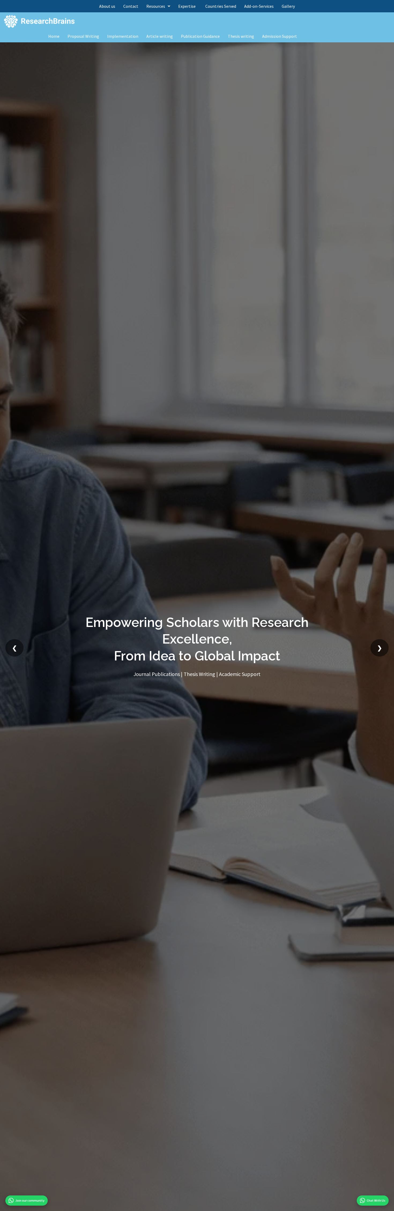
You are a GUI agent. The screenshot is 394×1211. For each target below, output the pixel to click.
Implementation (122, 36)
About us (107, 6)
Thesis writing (241, 36)
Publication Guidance (200, 36)
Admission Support (279, 36)
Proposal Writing (83, 36)
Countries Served (220, 6)
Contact (130, 6)
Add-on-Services (259, 6)
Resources (155, 6)
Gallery (288, 6)
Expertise (187, 6)
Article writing (159, 36)
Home (54, 36)
